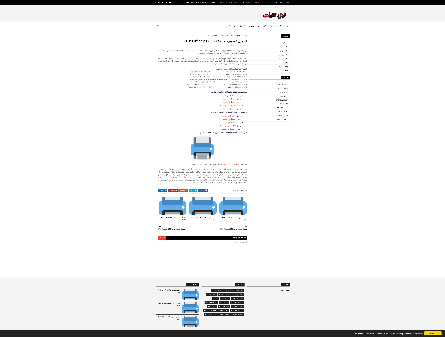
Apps (216, 298)
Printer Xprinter (282, 120)
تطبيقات (285, 43)
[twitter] (166, 2)
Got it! (432, 333)
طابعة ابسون (284, 47)
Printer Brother (282, 84)
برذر (263, 2)
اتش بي (274, 2)
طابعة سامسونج (283, 59)
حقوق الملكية (203, 2)
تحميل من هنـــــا (228, 95)
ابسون (281, 2)
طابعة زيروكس (283, 55)
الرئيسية (287, 2)
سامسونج (249, 2)
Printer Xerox (283, 116)
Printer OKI (284, 104)
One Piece (224, 302)
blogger (162, 238)
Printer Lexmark (282, 100)
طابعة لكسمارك (283, 66)
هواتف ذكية (285, 70)
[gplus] (155, 2)
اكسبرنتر (221, 2)
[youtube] (162, 2)
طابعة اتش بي (284, 51)
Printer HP (236, 36)
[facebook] (170, 2)
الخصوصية (213, 2)
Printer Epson (283, 92)
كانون (236, 2)
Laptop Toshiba (236, 302)
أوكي (268, 2)
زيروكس (256, 2)
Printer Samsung (282, 108)
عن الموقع (194, 2)
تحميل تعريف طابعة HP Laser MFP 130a (173, 218)
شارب (242, 2)
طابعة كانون (284, 62)
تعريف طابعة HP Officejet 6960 (229, 164)
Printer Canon (282, 88)
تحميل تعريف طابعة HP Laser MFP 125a (234, 218)
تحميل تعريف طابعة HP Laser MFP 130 (203, 218)
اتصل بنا (186, 2)
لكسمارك (229, 2)
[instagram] (159, 2)
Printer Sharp (283, 112)
